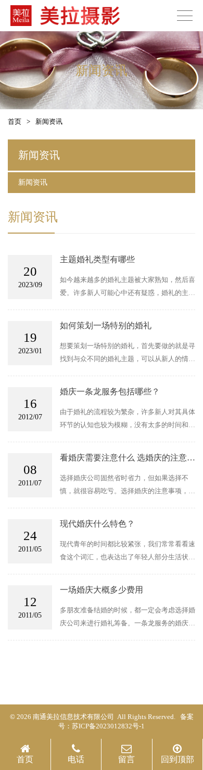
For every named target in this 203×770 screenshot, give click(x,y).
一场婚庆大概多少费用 (101, 589)
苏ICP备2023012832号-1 (108, 726)
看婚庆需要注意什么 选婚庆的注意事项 (127, 458)
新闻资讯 (32, 182)
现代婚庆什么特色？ (97, 523)
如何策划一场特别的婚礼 (105, 325)
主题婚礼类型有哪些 (97, 259)
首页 (14, 121)
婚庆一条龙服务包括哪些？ (110, 391)
